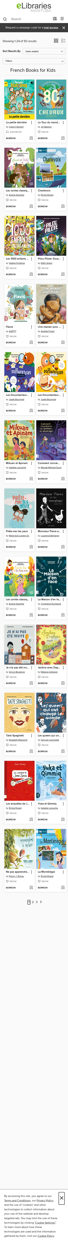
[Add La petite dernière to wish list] (31, 138)
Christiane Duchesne (51, 604)
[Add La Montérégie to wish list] (63, 888)
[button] (56, 42)
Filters (9, 61)
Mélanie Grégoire (49, 672)
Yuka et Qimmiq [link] (47, 803)
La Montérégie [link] (46, 872)
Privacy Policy (45, 1200)
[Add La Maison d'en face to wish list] (63, 615)
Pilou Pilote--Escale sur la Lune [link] (50, 258)
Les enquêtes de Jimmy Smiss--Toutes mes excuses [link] (18, 803)
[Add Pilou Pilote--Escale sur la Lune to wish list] (63, 274)
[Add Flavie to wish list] (31, 343)
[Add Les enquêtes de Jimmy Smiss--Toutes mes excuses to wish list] (31, 820)
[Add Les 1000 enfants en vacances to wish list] (31, 274)
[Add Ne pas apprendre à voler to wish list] (31, 888)
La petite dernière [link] (16, 122)
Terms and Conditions (17, 1200)
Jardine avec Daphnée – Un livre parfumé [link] (50, 667)
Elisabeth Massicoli (18, 740)
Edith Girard (46, 263)
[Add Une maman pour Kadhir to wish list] (63, 343)
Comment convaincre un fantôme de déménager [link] (50, 463)
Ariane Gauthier (16, 195)
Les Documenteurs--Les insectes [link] (18, 395)
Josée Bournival (16, 399)
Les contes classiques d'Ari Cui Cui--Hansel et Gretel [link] (18, 190)
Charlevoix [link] (44, 190)
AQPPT (12, 331)
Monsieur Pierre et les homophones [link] (50, 531)
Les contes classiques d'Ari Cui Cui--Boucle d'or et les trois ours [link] (18, 599)
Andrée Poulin (48, 331)
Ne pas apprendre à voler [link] (18, 872)
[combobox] (27, 19)
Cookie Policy (45, 1236)
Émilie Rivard (47, 195)
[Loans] (55, 19)
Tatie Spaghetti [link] (15, 735)
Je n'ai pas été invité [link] (18, 667)
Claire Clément (16, 127)
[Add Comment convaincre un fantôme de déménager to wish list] (63, 479)
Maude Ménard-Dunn (51, 467)
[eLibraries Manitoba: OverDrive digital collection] (34, 7)
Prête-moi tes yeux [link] (17, 531)
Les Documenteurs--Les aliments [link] (50, 395)
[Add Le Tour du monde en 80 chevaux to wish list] (63, 138)
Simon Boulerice (17, 672)
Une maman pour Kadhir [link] (50, 327)
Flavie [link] (9, 327)
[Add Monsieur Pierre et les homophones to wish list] (63, 547)
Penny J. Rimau (16, 876)
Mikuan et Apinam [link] (17, 463)
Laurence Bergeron (50, 535)
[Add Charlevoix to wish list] (63, 206)
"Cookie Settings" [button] (45, 1222)
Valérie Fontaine (17, 263)
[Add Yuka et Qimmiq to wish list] (63, 820)
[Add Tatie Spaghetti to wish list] (31, 751)
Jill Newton (46, 127)
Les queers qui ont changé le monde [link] (50, 735)
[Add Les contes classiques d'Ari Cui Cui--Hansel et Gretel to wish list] (31, 206)
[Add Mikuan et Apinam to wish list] (31, 479)
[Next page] (41, 902)
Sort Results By (12, 51)
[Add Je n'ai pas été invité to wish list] (31, 683)
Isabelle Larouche (17, 467)
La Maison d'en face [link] (49, 599)
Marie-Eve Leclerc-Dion (20, 535)
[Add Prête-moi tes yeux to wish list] (31, 547)
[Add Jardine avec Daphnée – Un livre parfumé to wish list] (63, 683)
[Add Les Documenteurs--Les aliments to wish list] (63, 411)
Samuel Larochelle (50, 740)
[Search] (5, 19)
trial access (51, 27)
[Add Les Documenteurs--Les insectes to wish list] (31, 411)
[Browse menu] (62, 18)
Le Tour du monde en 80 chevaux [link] (50, 122)
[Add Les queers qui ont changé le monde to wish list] (63, 751)
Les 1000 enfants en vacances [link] (18, 258)
